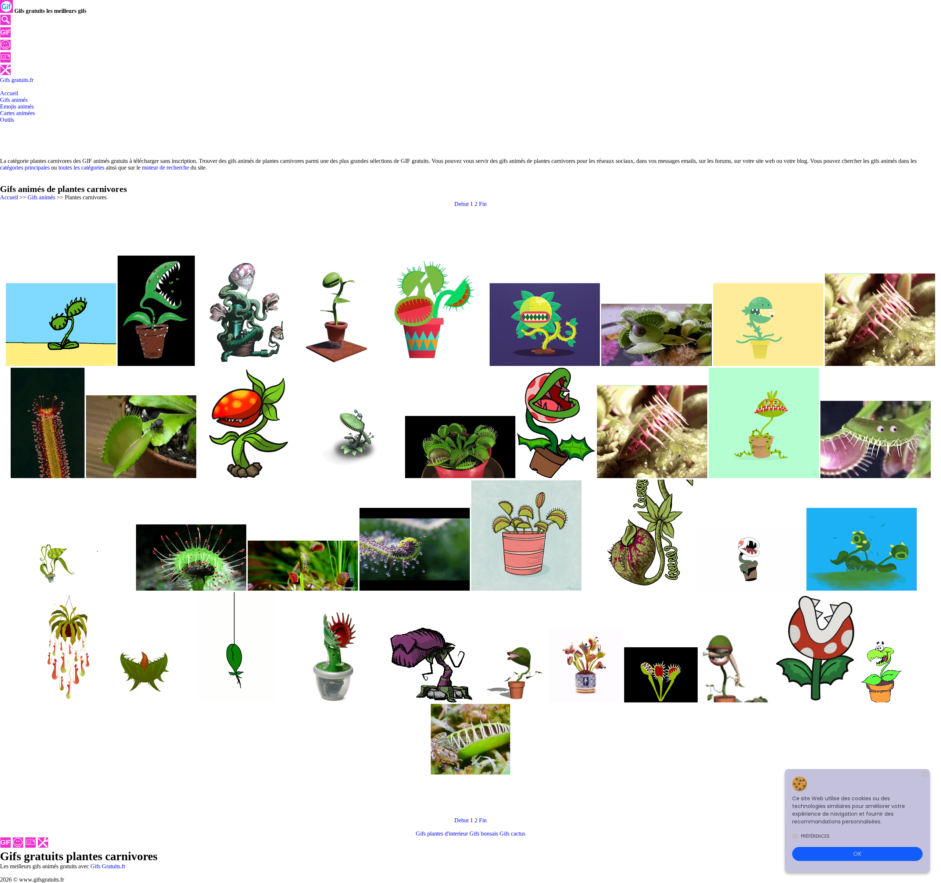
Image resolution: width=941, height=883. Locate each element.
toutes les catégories (81, 167)
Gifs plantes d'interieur (442, 833)
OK (857, 854)
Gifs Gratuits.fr (107, 866)
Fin (483, 204)
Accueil (9, 197)
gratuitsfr (16, 80)
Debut (461, 204)
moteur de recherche (165, 167)
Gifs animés (41, 197)
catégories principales (25, 167)
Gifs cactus (512, 833)
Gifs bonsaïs (483, 833)
